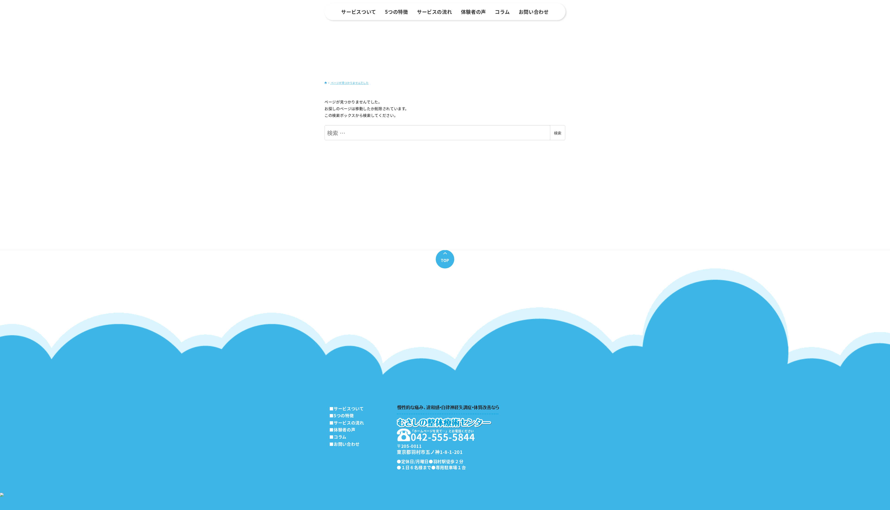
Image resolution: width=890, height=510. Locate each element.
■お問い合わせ (344, 444)
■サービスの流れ (346, 423)
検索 (557, 133)
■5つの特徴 (341, 415)
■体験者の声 (342, 430)
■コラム (337, 437)
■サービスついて (346, 408)
